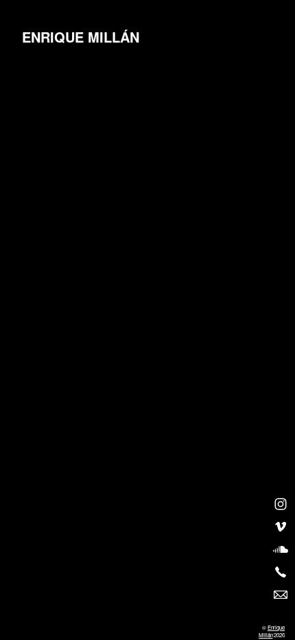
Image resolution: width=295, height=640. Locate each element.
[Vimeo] (281, 527)
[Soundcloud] (281, 549)
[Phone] (281, 572)
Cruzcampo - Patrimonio (139, 99)
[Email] (281, 595)
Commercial (58, 120)
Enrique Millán (272, 631)
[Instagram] (281, 504)
